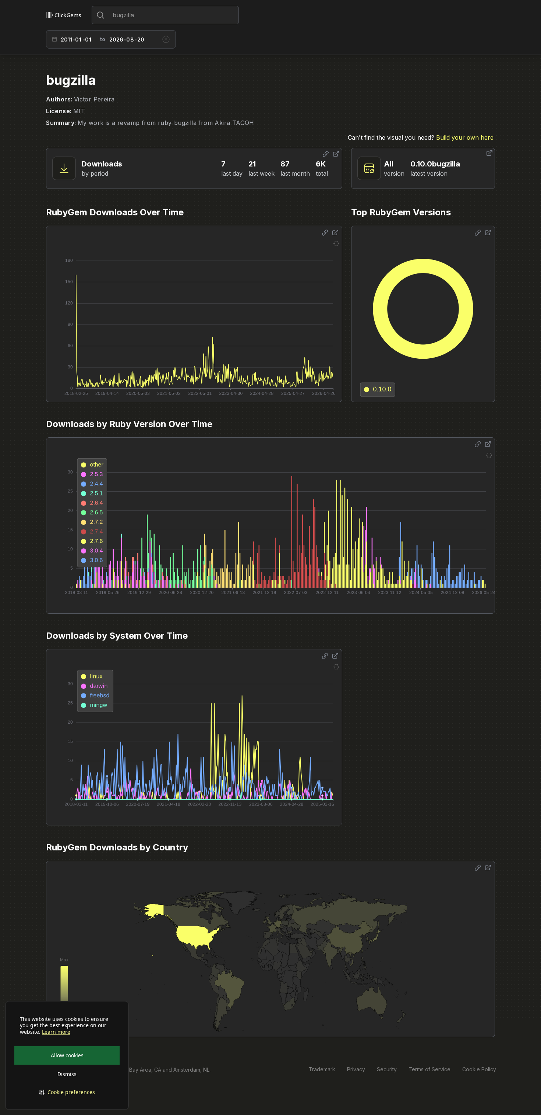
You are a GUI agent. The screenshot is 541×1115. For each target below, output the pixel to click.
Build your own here (465, 137)
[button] (67, 1092)
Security (387, 1069)
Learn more (56, 1032)
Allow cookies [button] (67, 1055)
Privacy (356, 1069)
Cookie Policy (479, 1069)
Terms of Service (429, 1069)
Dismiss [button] (67, 1074)
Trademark (322, 1069)
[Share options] (325, 154)
